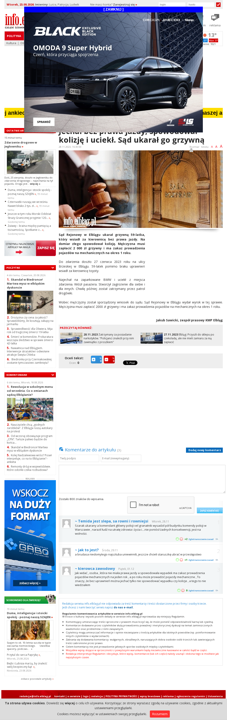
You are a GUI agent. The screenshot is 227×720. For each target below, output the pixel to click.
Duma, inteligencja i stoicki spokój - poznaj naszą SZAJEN (30, 192)
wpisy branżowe (150, 696)
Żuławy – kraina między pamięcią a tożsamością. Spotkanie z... (29, 228)
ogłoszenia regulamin (190, 696)
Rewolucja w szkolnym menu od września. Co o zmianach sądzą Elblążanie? (30, 390)
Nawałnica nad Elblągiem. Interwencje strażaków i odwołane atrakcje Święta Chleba (28, 351)
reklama (168, 696)
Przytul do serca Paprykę (23, 655)
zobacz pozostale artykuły (36, 678)
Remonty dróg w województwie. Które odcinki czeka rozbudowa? (29, 468)
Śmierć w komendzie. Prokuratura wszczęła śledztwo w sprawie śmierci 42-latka (30, 340)
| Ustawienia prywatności (214, 698)
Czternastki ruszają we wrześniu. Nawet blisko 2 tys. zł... (28, 204)
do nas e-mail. (124, 607)
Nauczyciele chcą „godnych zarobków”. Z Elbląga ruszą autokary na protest (30, 428)
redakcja (97, 696)
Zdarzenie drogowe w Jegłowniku (20, 144)
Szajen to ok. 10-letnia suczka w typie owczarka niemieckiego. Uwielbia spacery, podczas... (29, 646)
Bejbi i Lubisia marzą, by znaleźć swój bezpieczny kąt (27, 665)
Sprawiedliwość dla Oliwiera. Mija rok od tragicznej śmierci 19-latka (30, 330)
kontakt (59, 696)
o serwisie (73, 696)
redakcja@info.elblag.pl (35, 696)
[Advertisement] (185, 264)
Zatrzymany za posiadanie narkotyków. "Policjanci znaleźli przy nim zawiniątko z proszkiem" (109, 338)
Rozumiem (160, 714)
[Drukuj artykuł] (191, 151)
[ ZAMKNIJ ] (113, 9)
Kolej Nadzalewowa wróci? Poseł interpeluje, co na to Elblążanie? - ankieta (29, 458)
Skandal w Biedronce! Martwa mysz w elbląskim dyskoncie (26, 283)
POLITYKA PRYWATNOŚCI (121, 696)
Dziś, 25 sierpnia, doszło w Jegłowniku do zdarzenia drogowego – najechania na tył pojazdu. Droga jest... (28, 181)
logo (85, 696)
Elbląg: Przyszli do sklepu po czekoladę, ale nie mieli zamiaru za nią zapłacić (189, 338)
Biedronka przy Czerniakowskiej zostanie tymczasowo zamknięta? (29, 361)
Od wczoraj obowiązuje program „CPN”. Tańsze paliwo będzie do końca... (30, 439)
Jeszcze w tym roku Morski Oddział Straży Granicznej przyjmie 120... (29, 216)
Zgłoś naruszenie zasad (200, 539)
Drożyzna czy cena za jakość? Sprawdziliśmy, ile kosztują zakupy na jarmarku (30, 321)
